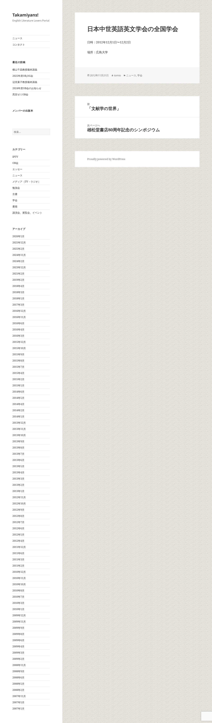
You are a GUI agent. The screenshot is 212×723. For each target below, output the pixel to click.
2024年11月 (19, 255)
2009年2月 (18, 659)
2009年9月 (18, 627)
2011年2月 (18, 565)
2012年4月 (18, 540)
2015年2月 (18, 379)
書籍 (14, 206)
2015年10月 (19, 348)
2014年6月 (18, 391)
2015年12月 (19, 342)
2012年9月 (18, 509)
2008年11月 (19, 665)
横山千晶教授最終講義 (24, 69)
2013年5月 (18, 466)
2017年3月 (18, 304)
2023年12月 (19, 267)
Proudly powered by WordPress (106, 159)
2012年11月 (19, 497)
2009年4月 (18, 646)
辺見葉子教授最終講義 (24, 82)
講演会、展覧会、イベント (27, 212)
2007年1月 (18, 708)
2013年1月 (18, 491)
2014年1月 (18, 416)
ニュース (17, 38)
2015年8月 (18, 360)
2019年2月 (18, 279)
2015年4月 (18, 373)
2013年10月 (19, 435)
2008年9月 (18, 671)
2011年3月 (18, 559)
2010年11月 (19, 578)
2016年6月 (18, 323)
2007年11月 (19, 696)
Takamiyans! (25, 15)
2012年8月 (18, 516)
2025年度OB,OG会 (22, 76)
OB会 (15, 163)
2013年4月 (18, 472)
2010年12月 (19, 572)
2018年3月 (18, 292)
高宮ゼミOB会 (20, 94)
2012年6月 (18, 528)
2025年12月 (19, 242)
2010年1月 (18, 609)
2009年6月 (18, 640)
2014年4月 (18, 404)
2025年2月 (18, 248)
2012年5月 (18, 534)
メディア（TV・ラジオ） (26, 181)
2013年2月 (18, 485)
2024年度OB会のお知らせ (26, 88)
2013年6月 (18, 460)
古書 (14, 194)
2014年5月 (18, 398)
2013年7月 (18, 453)
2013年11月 (19, 429)
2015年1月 (18, 385)
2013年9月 (18, 441)
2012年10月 (19, 503)
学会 (14, 200)
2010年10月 (19, 584)
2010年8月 (18, 590)
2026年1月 (18, 236)
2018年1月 (18, 298)
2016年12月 (19, 311)
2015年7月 (18, 366)
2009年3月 (18, 652)
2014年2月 (18, 410)
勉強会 (16, 188)
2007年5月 (18, 702)
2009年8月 (18, 634)
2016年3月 (18, 335)
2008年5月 (18, 683)
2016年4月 (18, 329)
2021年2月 (18, 273)
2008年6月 (18, 677)
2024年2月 (18, 261)
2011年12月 (19, 547)
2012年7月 (18, 522)
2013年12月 (19, 422)
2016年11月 (19, 317)
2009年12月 (19, 615)
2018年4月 (18, 286)
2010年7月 (18, 596)
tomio (117, 75)
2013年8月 (18, 447)
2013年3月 (18, 478)
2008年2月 (18, 690)
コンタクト (18, 44)
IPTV (15, 156)
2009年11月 (19, 621)
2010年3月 (18, 603)
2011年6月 (18, 553)
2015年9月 (18, 354)
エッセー (17, 169)
